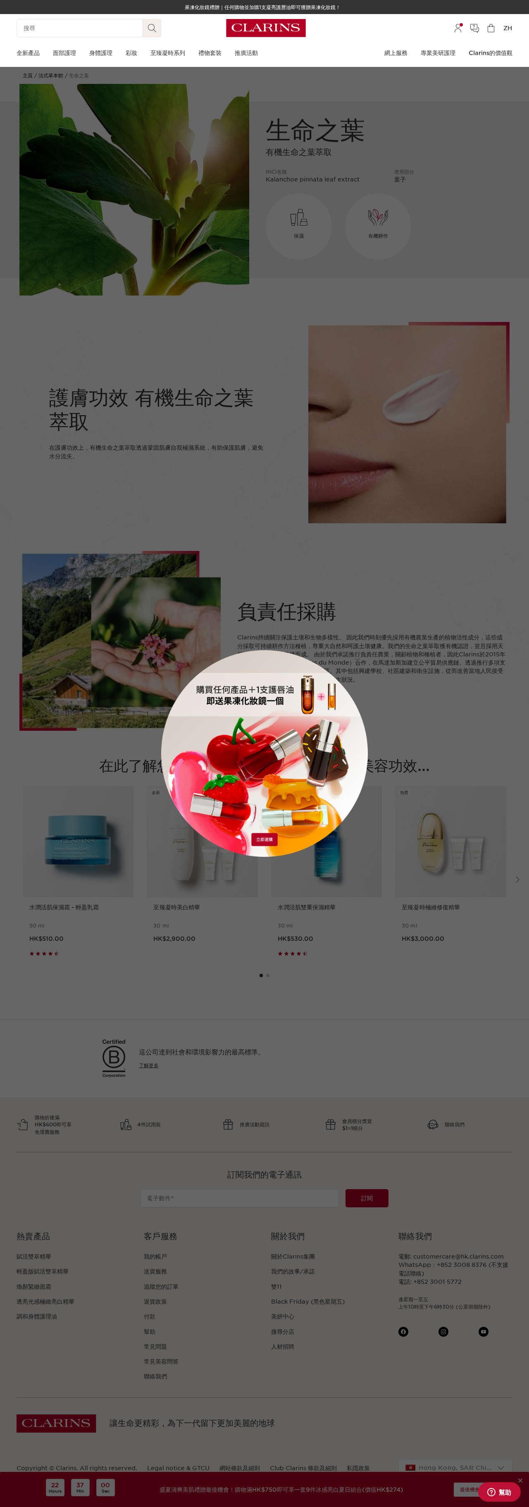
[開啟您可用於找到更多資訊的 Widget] (499, 1492)
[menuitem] (458, 28)
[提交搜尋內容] (152, 28)
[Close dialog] (358, 661)
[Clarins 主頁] (266, 28)
